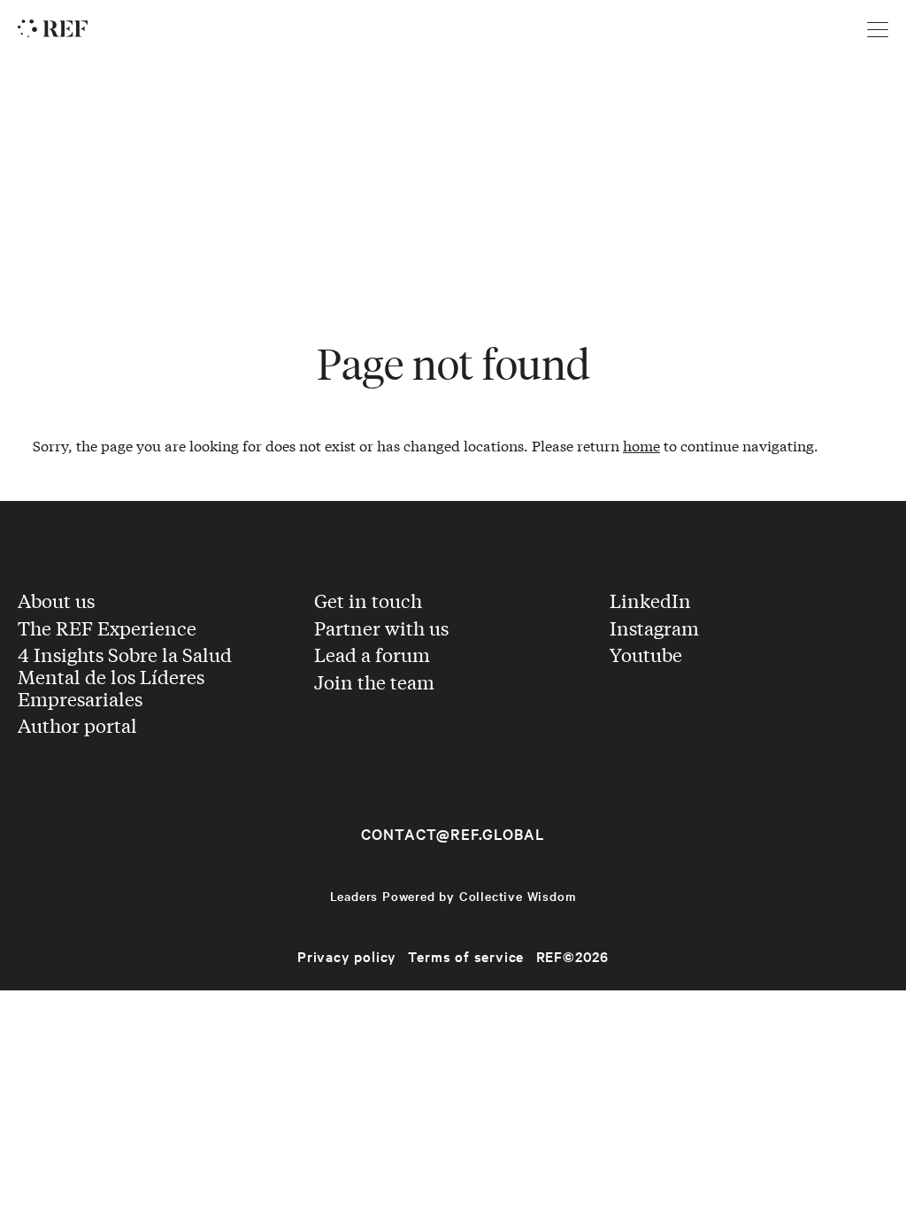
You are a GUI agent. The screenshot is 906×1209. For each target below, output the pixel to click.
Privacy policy (346, 956)
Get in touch (368, 600)
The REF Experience (107, 627)
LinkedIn (650, 600)
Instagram (654, 627)
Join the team (374, 681)
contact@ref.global (452, 833)
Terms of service (466, 956)
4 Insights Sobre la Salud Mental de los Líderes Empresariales (125, 676)
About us (56, 600)
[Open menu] (877, 30)
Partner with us (381, 627)
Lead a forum (372, 654)
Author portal (77, 724)
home (641, 445)
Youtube (646, 654)
